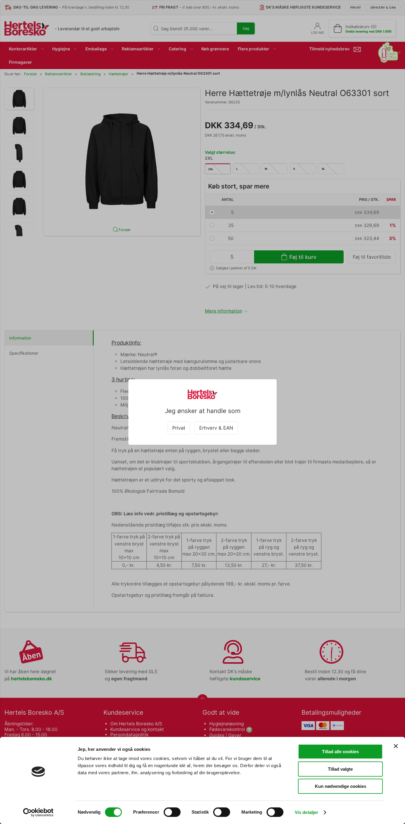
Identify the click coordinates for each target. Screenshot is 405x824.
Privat (178, 428)
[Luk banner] (396, 746)
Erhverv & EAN (216, 428)
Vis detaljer (306, 812)
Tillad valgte (340, 769)
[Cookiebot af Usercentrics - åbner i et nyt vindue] (38, 812)
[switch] (172, 812)
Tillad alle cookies (340, 751)
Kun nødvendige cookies (340, 786)
